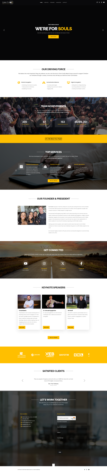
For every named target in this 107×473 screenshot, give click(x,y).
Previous (16, 170)
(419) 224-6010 (25, 419)
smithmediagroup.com (27, 422)
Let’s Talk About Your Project (53, 139)
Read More (22, 327)
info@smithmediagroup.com (28, 420)
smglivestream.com (26, 426)
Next (91, 170)
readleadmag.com (26, 424)
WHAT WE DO (53, 36)
